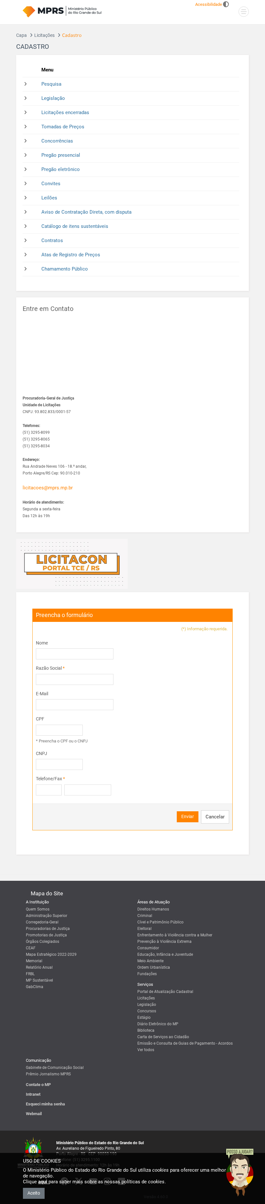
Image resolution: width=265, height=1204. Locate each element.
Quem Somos (37, 909)
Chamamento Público (64, 269)
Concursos (146, 1011)
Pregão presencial (60, 155)
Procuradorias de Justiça (48, 928)
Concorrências (57, 141)
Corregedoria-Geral (42, 922)
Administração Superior (46, 915)
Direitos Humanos (153, 909)
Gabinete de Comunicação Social (55, 1067)
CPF (40, 718)
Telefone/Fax (50, 778)
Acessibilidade (208, 4)
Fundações (147, 974)
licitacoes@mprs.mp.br (48, 488)
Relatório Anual (39, 967)
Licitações (44, 35)
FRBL (30, 974)
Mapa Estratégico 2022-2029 (51, 954)
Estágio (144, 1017)
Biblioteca (145, 1030)
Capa (21, 35)
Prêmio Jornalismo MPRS (48, 1074)
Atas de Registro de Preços (70, 255)
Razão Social (50, 668)
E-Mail (42, 693)
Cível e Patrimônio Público (160, 922)
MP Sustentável (39, 980)
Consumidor (148, 948)
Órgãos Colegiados (42, 941)
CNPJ (41, 753)
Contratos (52, 240)
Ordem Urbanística (153, 967)
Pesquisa (51, 84)
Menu (47, 70)
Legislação (53, 98)
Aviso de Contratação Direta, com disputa (86, 212)
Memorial (34, 961)
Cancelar (215, 817)
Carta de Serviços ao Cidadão (163, 1037)
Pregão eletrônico (60, 169)
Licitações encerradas (65, 112)
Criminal (144, 915)
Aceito (33, 1193)
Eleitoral (144, 928)
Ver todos (145, 1050)
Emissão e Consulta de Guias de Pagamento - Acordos (185, 1043)
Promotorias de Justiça (46, 935)
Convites (50, 183)
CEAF (31, 948)
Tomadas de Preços (62, 127)
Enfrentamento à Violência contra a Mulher (174, 935)
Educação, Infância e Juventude (165, 954)
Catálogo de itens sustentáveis (74, 226)
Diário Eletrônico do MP (157, 1024)
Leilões (49, 198)
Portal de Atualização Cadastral (165, 991)
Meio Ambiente (150, 961)
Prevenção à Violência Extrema (164, 941)
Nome (42, 642)
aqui (43, 1182)
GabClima (34, 987)
